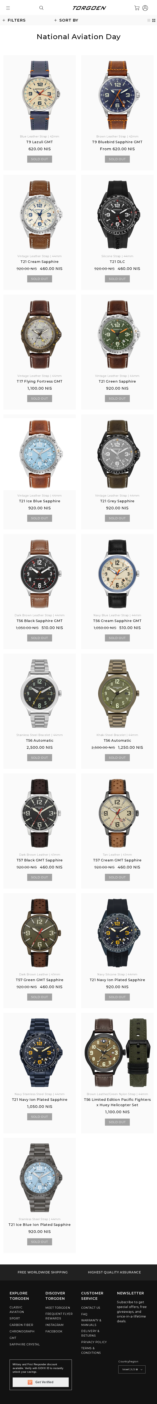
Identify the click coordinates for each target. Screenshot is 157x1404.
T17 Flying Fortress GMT (40, 381)
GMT (13, 1338)
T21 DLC (117, 262)
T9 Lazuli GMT (39, 142)
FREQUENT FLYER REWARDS (59, 1316)
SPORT (15, 1318)
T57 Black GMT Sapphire (39, 860)
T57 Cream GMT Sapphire (117, 860)
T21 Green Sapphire (117, 381)
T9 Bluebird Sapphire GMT (117, 142)
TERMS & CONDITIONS (91, 1351)
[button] (8, 8)
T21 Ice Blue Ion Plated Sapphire (39, 1225)
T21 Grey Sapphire (117, 501)
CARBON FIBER (21, 1325)
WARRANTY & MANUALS (91, 1323)
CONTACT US (90, 1307)
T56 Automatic (40, 740)
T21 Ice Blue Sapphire (40, 501)
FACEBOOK (53, 1331)
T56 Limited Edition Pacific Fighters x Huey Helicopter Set (117, 1102)
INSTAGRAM (54, 1325)
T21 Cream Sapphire (39, 262)
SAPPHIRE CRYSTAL (25, 1344)
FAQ (84, 1314)
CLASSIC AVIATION (17, 1310)
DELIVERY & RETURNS (90, 1333)
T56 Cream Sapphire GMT (117, 621)
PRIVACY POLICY (94, 1342)
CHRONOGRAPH (22, 1331)
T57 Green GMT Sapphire (39, 980)
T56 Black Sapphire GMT (39, 621)
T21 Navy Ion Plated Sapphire (117, 980)
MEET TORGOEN (57, 1307)
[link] (43, 1272)
